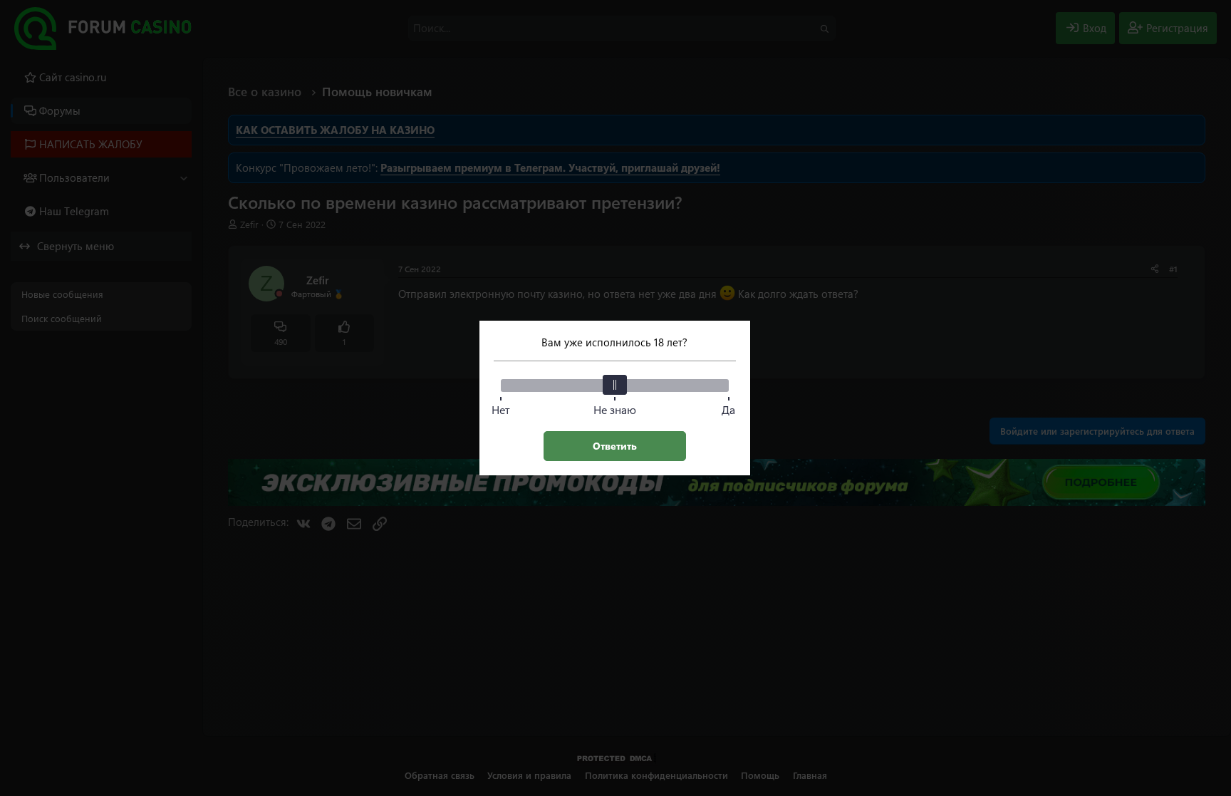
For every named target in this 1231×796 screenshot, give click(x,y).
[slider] (615, 385)
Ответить (615, 446)
